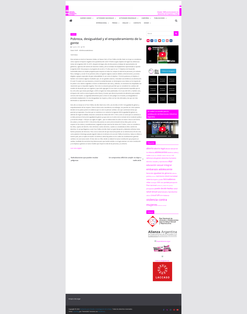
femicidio (150, 173)
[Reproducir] (149, 136)
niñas (148, 182)
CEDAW (159, 155)
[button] (92, 18)
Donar (146, 23)
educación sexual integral (159, 165)
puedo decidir (161, 188)
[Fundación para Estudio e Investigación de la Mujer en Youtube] (159, 40)
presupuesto (150, 189)
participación (173, 182)
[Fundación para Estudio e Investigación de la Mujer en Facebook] (151, 40)
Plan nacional (151, 185)
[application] (162, 129)
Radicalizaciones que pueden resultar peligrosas (84, 159)
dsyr (170, 161)
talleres (148, 195)
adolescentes (161, 152)
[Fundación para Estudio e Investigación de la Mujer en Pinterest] (167, 40)
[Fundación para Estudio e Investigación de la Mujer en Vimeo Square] (163, 40)
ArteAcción (154, 155)
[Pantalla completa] (176, 136)
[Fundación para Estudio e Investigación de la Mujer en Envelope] (148, 40)
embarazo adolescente (159, 169)
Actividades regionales (127, 18)
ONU (162, 182)
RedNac (170, 188)
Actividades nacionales (105, 18)
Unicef (153, 195)
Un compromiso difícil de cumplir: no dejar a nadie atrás (125, 159)
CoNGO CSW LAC (166, 155)
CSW (172, 155)
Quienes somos (85, 18)
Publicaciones (159, 18)
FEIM (83, 47)
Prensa (114, 23)
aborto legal (159, 148)
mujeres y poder (158, 179)
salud (175, 189)
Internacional (101, 23)
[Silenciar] (173, 136)
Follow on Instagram (168, 71)
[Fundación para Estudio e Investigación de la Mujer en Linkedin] (171, 40)
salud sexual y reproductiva (167, 192)
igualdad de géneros (163, 173)
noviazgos (154, 182)
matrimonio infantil (163, 176)
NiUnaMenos (169, 179)
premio (171, 185)
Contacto (137, 23)
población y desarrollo (162, 185)
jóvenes (153, 176)
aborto (150, 148)
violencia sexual (162, 205)
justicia (148, 176)
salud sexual (151, 191)
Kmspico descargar (74, 299)
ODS (158, 182)
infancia (174, 173)
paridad (166, 182)
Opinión (73, 34)
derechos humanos (169, 158)
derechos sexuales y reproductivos (157, 161)
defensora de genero (153, 158)
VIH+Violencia (164, 195)
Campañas (145, 18)
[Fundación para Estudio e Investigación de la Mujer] (123, 7)
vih (158, 195)
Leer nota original (75, 148)
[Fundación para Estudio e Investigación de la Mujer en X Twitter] (155, 40)
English (125, 23)
